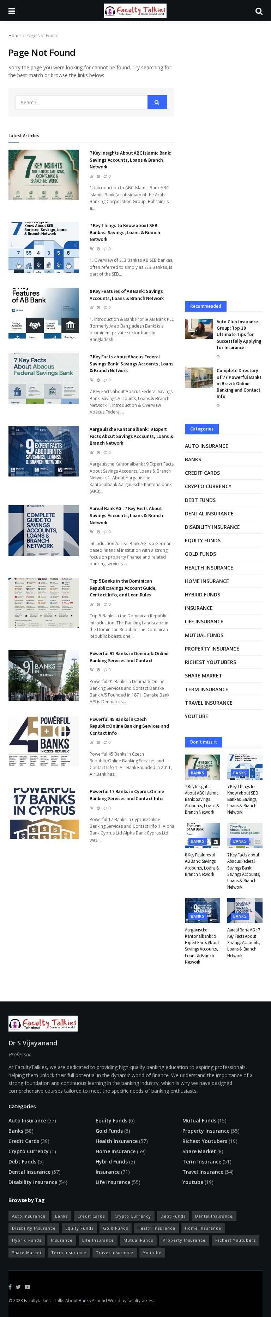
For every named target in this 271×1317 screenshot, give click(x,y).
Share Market (203, 675)
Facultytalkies (37, 1301)
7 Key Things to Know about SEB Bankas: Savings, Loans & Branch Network (125, 232)
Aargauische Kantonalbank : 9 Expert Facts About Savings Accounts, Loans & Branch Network (132, 436)
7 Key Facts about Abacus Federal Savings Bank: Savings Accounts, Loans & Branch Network (132, 363)
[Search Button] (157, 102)
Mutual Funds (204, 635)
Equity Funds (203, 540)
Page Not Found (42, 36)
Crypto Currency (208, 486)
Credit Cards (202, 472)
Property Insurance (212, 648)
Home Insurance (207, 581)
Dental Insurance (209, 513)
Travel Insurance (209, 702)
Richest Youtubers (210, 662)
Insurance (199, 608)
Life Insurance (204, 621)
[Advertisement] (224, 81)
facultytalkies (140, 1301)
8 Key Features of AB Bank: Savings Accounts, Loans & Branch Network (127, 294)
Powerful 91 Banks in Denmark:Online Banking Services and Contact (129, 657)
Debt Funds (200, 500)
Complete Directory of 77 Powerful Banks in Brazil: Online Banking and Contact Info (239, 383)
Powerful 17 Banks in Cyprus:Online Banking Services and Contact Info (127, 795)
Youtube (196, 716)
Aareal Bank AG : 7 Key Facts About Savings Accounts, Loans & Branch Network (126, 515)
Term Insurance (206, 689)
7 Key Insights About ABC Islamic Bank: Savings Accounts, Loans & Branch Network (130, 160)
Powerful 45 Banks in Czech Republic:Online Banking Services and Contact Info (129, 726)
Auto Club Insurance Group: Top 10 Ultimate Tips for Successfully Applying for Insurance (239, 335)
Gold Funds (200, 553)
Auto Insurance (206, 446)
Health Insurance (209, 567)
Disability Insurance (212, 527)
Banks (193, 459)
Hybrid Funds (202, 594)
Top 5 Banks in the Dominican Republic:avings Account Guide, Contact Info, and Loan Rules (123, 588)
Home (14, 36)
